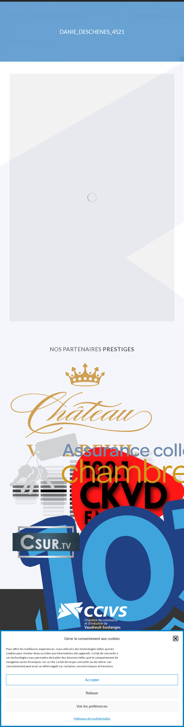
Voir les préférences (92, 706)
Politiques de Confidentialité (92, 718)
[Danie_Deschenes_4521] (92, 197)
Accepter (92, 680)
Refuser (92, 693)
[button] (175, 638)
